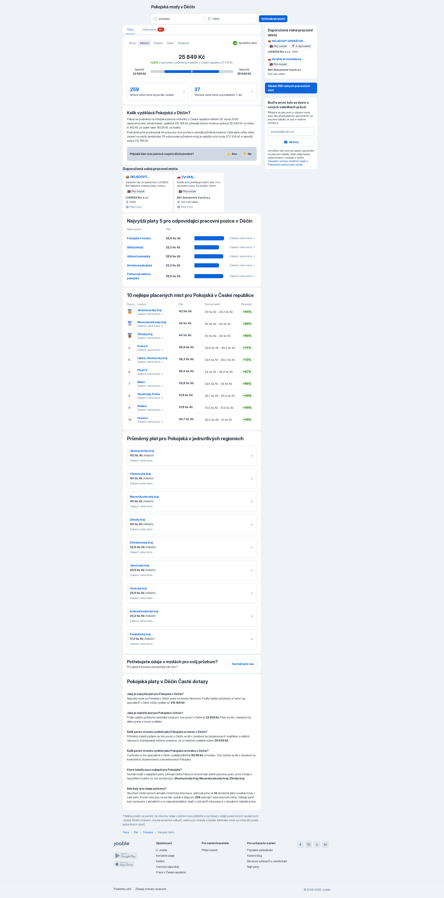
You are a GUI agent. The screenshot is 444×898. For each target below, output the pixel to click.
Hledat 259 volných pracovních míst (289, 88)
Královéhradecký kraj (144, 611)
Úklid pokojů (135, 247)
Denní (170, 43)
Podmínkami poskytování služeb (285, 164)
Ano (232, 154)
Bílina (141, 382)
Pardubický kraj (140, 634)
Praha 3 (142, 346)
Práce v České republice (171, 872)
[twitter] (317, 844)
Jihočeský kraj (139, 565)
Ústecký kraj (138, 588)
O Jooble (161, 850)
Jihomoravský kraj (149, 310)
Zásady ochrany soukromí (150, 889)
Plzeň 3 (142, 370)
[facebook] (300, 844)
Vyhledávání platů (273, 18)
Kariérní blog (254, 855)
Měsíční (144, 43)
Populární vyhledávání (260, 850)
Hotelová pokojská (139, 265)
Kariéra (160, 861)
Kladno (142, 406)
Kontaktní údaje (165, 855)
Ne (247, 154)
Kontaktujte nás (243, 664)
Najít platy (253, 866)
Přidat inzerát (210, 850)
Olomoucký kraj (140, 473)
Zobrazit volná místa (241, 238)
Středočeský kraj (141, 542)
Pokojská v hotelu (139, 238)
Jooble (326, 889)
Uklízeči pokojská (138, 256)
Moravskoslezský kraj (151, 322)
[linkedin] (325, 844)
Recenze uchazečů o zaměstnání (267, 861)
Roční (132, 43)
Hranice (142, 418)
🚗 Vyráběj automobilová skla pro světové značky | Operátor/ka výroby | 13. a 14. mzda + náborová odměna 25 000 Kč (195, 177)
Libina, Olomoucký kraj (152, 358)
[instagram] (308, 844)
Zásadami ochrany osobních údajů (287, 161)
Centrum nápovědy (167, 866)
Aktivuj (293, 142)
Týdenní (158, 43)
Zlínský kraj (144, 334)
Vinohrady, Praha (148, 394)
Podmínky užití (122, 889)
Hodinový (183, 43)
